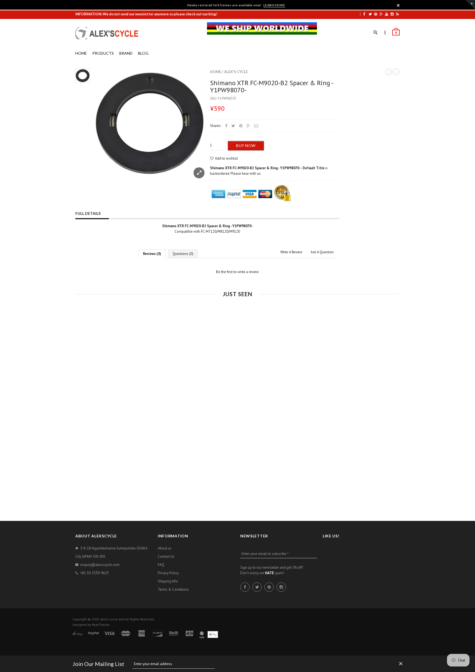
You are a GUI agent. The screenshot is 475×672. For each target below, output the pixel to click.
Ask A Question (322, 252)
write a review (248, 272)
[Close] (398, 5)
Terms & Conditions (173, 589)
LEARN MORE (274, 5)
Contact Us (166, 556)
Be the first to (237, 272)
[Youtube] (386, 14)
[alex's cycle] (109, 33)
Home (215, 72)
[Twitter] (370, 14)
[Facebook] (364, 14)
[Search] (376, 33)
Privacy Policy (168, 573)
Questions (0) (183, 253)
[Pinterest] (375, 14)
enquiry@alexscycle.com (100, 564)
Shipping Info (168, 581)
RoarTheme (100, 625)
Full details (88, 213)
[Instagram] (392, 14)
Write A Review (291, 252)
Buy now (246, 145)
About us (165, 548)
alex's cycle (236, 72)
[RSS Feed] (397, 14)
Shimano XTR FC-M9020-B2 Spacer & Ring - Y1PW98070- (271, 86)
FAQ (161, 564)
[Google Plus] (381, 14)
